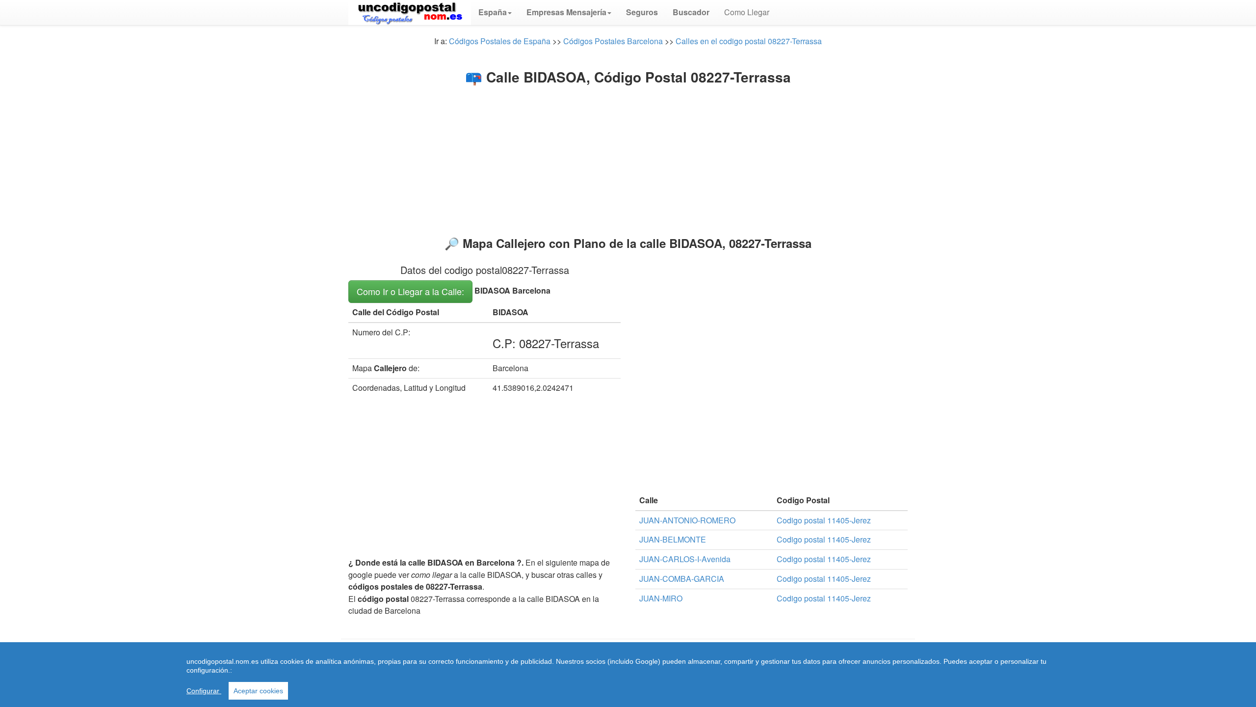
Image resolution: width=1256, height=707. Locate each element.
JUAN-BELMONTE (672, 539)
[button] (495, 12)
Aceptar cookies (258, 691)
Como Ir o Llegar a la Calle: (410, 291)
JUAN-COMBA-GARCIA (681, 578)
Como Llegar (746, 12)
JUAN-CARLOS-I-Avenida (685, 559)
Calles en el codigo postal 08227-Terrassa (749, 41)
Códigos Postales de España (499, 41)
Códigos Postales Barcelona (613, 41)
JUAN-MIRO (660, 598)
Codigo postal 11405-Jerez (824, 520)
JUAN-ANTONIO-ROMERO (687, 520)
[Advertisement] (628, 158)
